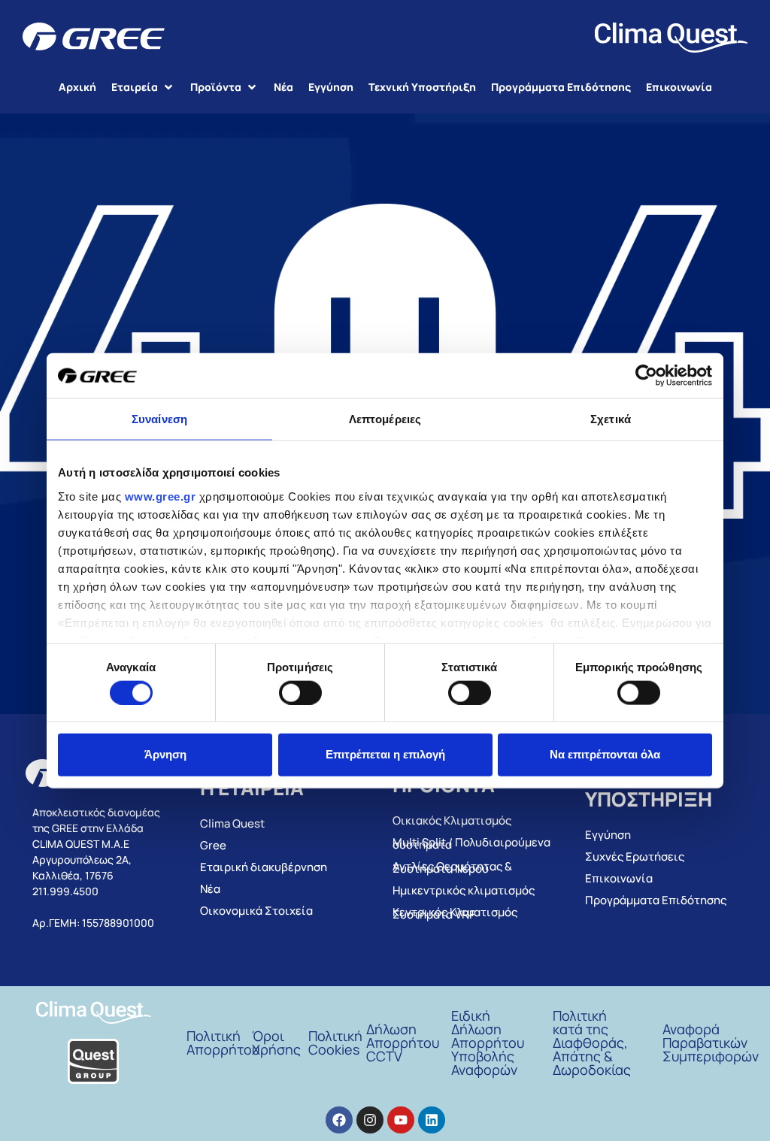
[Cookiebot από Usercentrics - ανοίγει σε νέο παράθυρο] (646, 376)
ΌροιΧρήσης (276, 1042)
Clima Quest (232, 823)
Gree (213, 845)
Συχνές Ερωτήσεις (634, 856)
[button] (143, 86)
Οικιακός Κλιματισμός (452, 820)
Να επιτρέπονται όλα (605, 754)
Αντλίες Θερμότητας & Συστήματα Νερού (452, 867)
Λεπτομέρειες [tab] (385, 419)
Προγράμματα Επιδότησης (655, 900)
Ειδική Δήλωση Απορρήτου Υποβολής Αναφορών (487, 1042)
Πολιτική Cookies (335, 1042)
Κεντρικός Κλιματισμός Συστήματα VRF (455, 913)
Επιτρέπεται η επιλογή (385, 754)
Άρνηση (165, 754)
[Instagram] (369, 1119)
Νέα (210, 889)
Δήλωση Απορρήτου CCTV (402, 1042)
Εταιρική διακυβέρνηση (263, 867)
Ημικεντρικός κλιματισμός (464, 890)
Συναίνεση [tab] (159, 419)
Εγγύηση (608, 835)
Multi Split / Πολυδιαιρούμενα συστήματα (471, 843)
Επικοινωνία (619, 878)
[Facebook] (339, 1119)
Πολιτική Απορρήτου (222, 1042)
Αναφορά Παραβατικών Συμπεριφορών (710, 1042)
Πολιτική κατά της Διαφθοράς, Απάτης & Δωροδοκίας (592, 1042)
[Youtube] (400, 1119)
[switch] (300, 692)
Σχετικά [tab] (610, 419)
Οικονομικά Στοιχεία (256, 911)
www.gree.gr (160, 495)
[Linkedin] (431, 1119)
